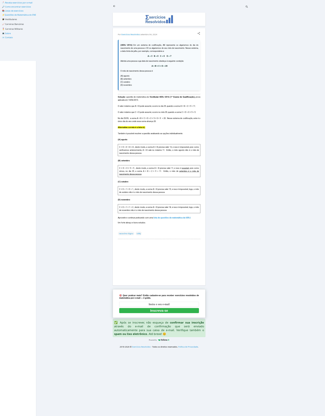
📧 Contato (7, 37)
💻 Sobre (6, 33)
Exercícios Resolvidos (141, 346)
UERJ (139, 233)
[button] (198, 33)
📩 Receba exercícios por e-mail (17, 2)
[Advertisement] (229, 51)
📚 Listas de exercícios (12, 10)
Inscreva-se (159, 310)
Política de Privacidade (188, 346)
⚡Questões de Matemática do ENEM (20, 14)
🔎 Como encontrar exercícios (16, 6)
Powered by (153, 340)
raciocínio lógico (126, 233)
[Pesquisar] (246, 7)
